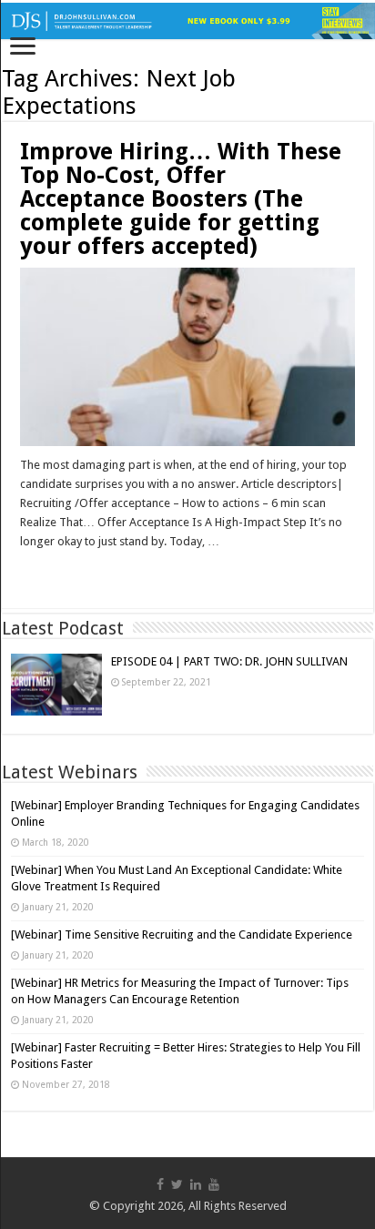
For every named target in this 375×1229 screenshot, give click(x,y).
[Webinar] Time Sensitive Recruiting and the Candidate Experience (181, 934)
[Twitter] (177, 1184)
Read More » (59, 573)
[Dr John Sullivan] (187, 21)
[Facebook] (160, 1184)
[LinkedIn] (195, 1184)
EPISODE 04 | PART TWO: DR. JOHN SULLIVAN (229, 661)
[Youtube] (214, 1184)
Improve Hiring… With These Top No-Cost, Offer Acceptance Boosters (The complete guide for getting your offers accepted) (180, 198)
